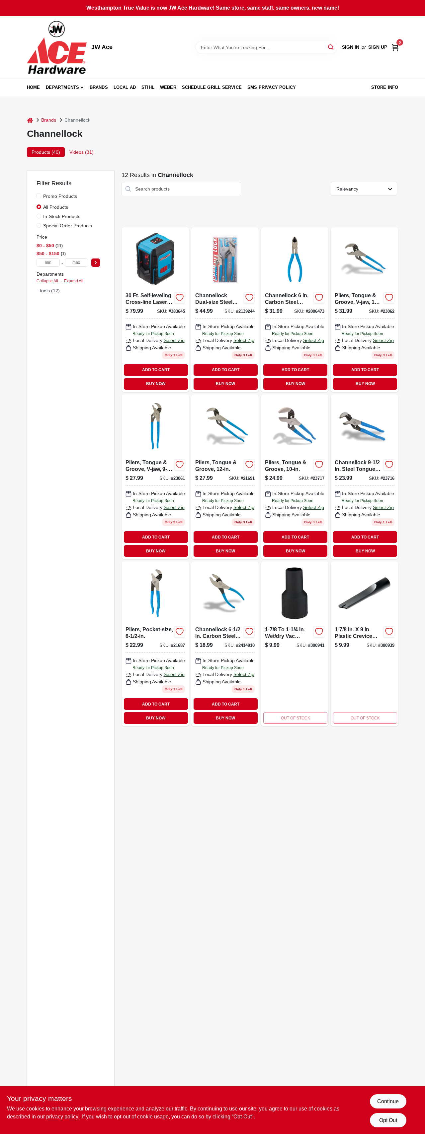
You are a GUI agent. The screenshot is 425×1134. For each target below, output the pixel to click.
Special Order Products (67, 225)
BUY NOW (155, 383)
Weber (168, 87)
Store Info (384, 87)
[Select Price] (95, 262)
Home (33, 87)
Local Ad (125, 87)
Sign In (350, 47)
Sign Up (377, 47)
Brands (99, 87)
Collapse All (47, 281)
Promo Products (60, 196)
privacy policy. (62, 1116)
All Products (55, 207)
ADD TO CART (156, 370)
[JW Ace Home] (57, 47)
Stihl (147, 87)
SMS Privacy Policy (271, 87)
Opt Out (388, 1120)
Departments (62, 87)
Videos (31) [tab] (81, 152)
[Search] (331, 46)
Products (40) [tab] (46, 152)
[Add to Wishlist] (179, 297)
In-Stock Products (61, 216)
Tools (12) (49, 290)
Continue (388, 1101)
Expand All (73, 281)
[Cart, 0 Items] (395, 47)
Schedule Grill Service (212, 87)
